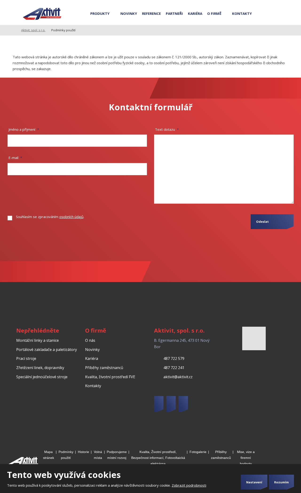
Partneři (174, 13)
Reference (151, 13)
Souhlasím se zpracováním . (50, 216)
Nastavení (254, 482)
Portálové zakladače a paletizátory (46, 349)
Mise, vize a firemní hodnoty (246, 457)
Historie (83, 452)
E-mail (15, 157)
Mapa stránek (48, 455)
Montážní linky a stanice (37, 340)
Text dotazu (167, 129)
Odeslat (262, 221)
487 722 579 (173, 358)
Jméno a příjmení (23, 129)
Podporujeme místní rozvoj (117, 455)
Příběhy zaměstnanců (104, 367)
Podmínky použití (66, 455)
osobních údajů (71, 216)
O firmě (214, 13)
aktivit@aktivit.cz (178, 376)
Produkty (100, 13)
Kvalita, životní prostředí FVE (110, 376)
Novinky (128, 13)
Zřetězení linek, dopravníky (40, 367)
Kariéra (195, 13)
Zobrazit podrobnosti (189, 485)
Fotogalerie (198, 452)
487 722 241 (173, 367)
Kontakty (242, 13)
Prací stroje (26, 358)
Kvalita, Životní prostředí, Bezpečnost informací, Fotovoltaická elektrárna (158, 457)
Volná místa (98, 455)
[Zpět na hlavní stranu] (42, 14)
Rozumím (281, 482)
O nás (90, 340)
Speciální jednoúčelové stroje (41, 376)
